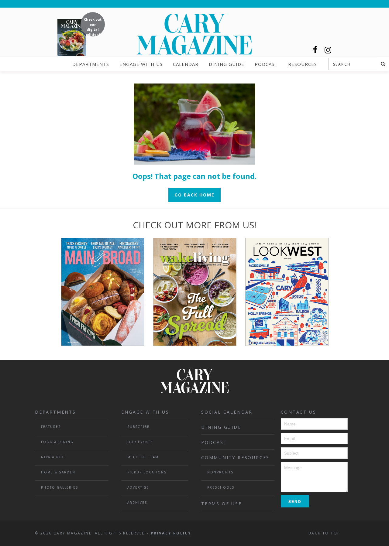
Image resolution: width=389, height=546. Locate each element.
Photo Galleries (59, 487)
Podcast (266, 64)
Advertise (138, 487)
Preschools (220, 487)
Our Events (140, 442)
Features (51, 427)
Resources (302, 64)
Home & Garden (58, 472)
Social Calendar (227, 412)
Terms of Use (221, 504)
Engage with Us (141, 64)
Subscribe (138, 427)
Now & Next (53, 457)
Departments (90, 64)
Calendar (185, 64)
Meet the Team (143, 457)
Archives (137, 502)
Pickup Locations (147, 472)
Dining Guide (226, 64)
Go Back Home (194, 195)
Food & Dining (57, 442)
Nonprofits (220, 472)
